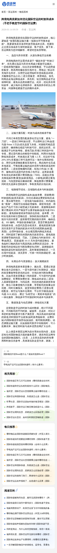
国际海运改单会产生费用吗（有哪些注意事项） (28, 539)
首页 (3, 12)
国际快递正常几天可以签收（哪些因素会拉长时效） (30, 381)
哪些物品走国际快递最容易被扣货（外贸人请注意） (30, 434)
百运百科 (12, 12)
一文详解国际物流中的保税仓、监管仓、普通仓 (28, 545)
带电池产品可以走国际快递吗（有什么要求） (24, 365)
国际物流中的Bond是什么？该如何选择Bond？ (24, 354)
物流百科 (23, 12)
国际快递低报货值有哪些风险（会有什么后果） (28, 444)
